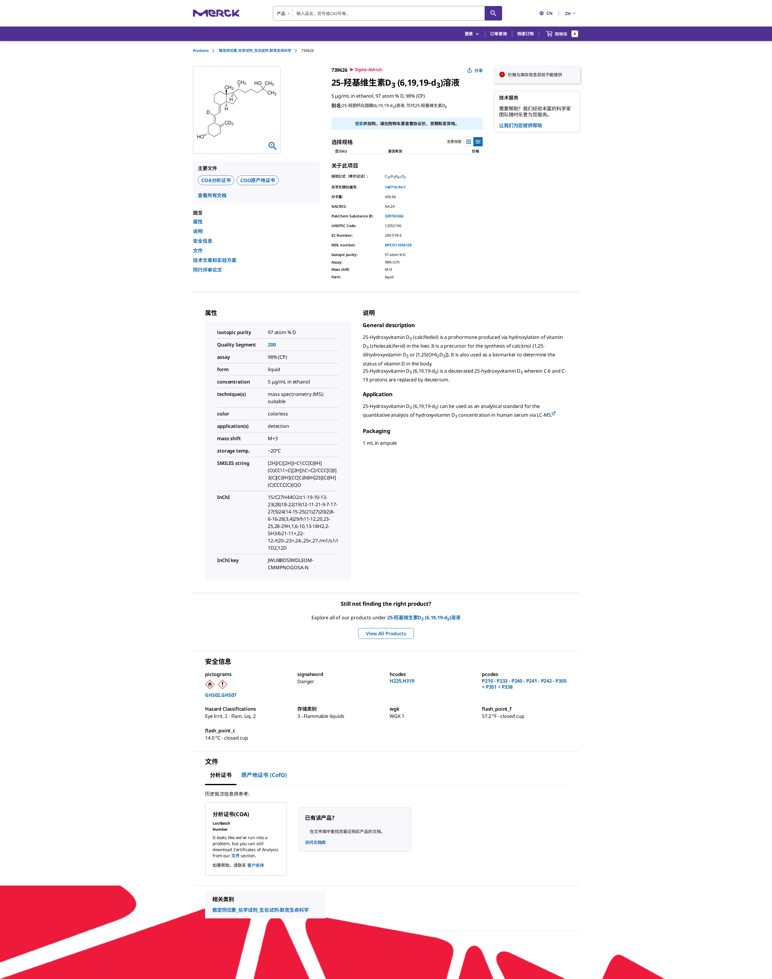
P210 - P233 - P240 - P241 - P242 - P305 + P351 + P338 (524, 683)
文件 (198, 250)
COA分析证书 (216, 180)
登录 (359, 123)
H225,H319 (402, 680)
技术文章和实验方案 (214, 260)
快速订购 (525, 33)
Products (201, 50)
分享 (478, 70)
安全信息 (202, 241)
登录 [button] (469, 33)
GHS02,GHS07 (220, 695)
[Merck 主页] (216, 13)
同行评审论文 (207, 270)
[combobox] (387, 13)
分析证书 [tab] (221, 774)
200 (272, 344)
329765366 (394, 216)
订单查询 (498, 33)
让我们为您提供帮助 (520, 125)
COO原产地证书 (257, 180)
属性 (198, 221)
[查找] (493, 13)
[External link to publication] (553, 413)
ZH (568, 13)
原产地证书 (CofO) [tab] (264, 774)
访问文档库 (315, 842)
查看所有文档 (212, 195)
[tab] (206, 50)
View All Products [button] (386, 633)
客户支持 (255, 865)
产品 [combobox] (281, 13)
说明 (198, 231)
